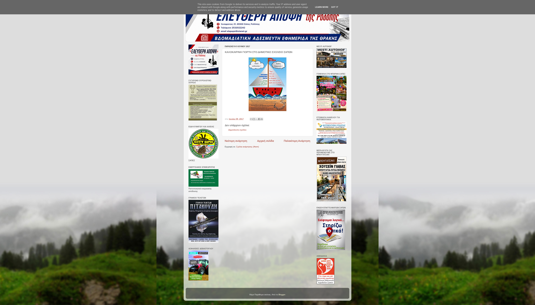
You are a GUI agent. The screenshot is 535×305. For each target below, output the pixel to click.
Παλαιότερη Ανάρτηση (297, 140)
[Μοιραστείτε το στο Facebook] (259, 119)
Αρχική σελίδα (265, 140)
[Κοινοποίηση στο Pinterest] (261, 119)
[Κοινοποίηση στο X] (256, 119)
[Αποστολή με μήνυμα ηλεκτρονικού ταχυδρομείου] (251, 119)
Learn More (321, 7)
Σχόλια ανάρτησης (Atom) (247, 147)
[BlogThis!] (253, 119)
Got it (334, 7)
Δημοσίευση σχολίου (237, 130)
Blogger (282, 295)
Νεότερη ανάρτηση (236, 140)
